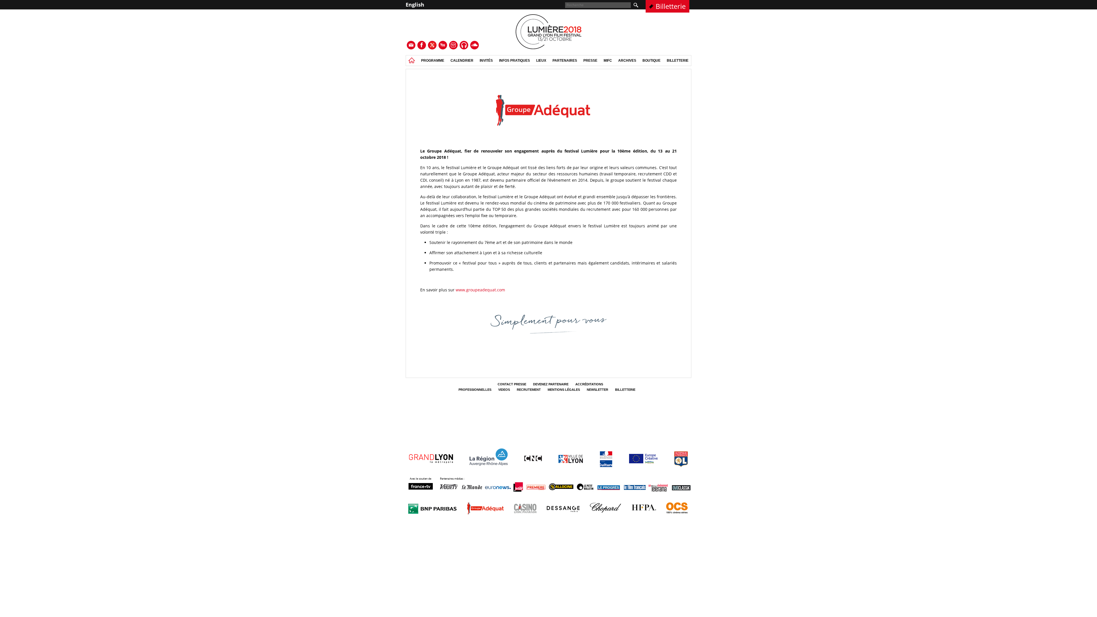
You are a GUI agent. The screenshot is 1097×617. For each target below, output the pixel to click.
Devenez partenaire (550, 384)
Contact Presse (512, 384)
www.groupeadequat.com (480, 290)
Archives (627, 61)
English (415, 4)
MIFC (608, 61)
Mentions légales (564, 389)
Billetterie (671, 6)
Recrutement (529, 389)
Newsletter (597, 389)
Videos (504, 389)
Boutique (651, 61)
